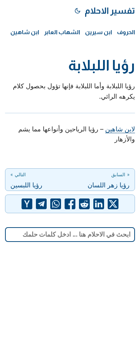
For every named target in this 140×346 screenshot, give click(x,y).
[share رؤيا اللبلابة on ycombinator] (27, 203)
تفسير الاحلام (110, 10)
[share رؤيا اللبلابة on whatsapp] (55, 203)
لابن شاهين (120, 129)
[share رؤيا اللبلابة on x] (113, 203)
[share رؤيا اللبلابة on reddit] (84, 203)
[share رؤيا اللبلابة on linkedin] (98, 203)
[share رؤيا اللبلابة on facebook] (70, 203)
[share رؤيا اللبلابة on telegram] (41, 203)
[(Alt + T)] (77, 11)
